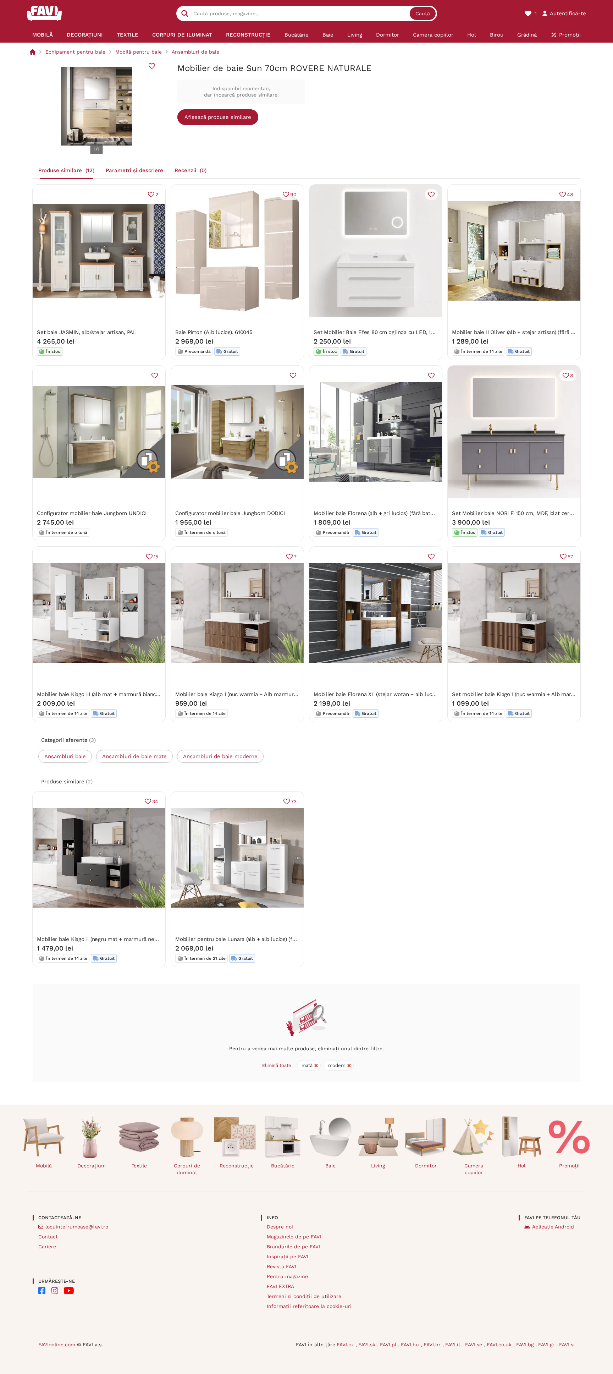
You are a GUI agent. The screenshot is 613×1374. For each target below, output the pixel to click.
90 (293, 194)
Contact (48, 1236)
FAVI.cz (346, 1344)
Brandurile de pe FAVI (293, 1246)
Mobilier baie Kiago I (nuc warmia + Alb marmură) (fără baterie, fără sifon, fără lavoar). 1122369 (292, 694)
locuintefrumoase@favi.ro (76, 1227)
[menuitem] (43, 35)
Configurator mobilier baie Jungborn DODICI (230, 513)
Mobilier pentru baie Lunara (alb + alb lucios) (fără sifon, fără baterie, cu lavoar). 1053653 (286, 939)
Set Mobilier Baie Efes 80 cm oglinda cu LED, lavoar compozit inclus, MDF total (413, 332)
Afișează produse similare (217, 117)
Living (378, 1165)
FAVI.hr (433, 1344)
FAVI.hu (411, 1344)
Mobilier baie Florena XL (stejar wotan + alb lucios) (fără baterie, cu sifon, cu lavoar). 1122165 (429, 694)
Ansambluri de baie (195, 52)
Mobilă (44, 1165)
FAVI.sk (367, 1344)
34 (155, 801)
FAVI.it (453, 1344)
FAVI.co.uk (500, 1344)
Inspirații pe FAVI (287, 1256)
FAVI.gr (547, 1344)
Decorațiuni (91, 1165)
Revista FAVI (281, 1266)
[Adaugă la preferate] (152, 66)
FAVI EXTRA (280, 1286)
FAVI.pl (389, 1344)
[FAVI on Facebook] (41, 1290)
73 (294, 801)
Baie (330, 1165)
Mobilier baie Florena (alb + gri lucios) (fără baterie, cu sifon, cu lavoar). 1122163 (413, 513)
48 (570, 194)
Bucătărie (282, 1165)
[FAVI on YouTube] (69, 1290)
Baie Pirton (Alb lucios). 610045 (214, 332)
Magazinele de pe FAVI (294, 1236)
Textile (139, 1165)
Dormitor (426, 1165)
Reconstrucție (237, 1165)
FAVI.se (474, 1344)
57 (570, 556)
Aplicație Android (553, 1227)
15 (156, 556)
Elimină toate (276, 1065)
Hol (521, 1165)
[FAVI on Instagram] (54, 1290)
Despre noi (280, 1227)
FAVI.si (567, 1344)
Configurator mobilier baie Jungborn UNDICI (92, 513)
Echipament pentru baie (75, 52)
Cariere (47, 1246)
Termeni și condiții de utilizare (304, 1296)
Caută (422, 13)
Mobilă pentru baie (138, 52)
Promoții (569, 1165)
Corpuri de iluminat (187, 1169)
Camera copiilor (473, 1169)
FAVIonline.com (56, 1344)
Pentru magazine (287, 1276)
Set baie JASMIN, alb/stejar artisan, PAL (86, 332)
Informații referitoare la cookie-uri (309, 1306)
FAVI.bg (525, 1344)
